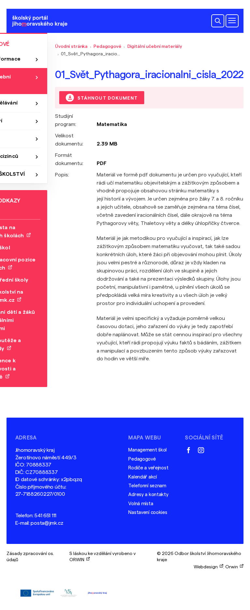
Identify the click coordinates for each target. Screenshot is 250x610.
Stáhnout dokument (107, 97)
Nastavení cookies (147, 512)
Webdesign (207, 566)
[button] (217, 20)
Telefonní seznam (147, 485)
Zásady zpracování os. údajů (30, 556)
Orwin (232, 566)
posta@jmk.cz (47, 523)
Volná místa (140, 503)
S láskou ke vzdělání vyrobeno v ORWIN (102, 556)
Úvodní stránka (71, 46)
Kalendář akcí (142, 477)
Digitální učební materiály (154, 46)
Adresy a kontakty (148, 494)
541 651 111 (45, 515)
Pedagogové (107, 46)
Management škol (147, 450)
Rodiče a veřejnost (148, 467)
